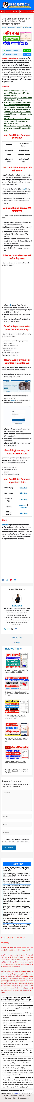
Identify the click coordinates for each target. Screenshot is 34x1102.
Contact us (28, 1095)
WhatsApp (22, 505)
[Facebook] (3, 580)
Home (2, 11)
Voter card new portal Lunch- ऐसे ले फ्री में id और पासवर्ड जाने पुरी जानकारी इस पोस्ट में (16, 771)
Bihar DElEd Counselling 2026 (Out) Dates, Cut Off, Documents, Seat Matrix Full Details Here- (17, 907)
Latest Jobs (8, 11)
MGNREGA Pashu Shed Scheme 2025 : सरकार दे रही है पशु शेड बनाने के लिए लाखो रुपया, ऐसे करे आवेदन (18, 114)
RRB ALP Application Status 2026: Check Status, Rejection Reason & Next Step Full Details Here (16, 868)
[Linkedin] (15, 580)
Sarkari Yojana (7, 27)
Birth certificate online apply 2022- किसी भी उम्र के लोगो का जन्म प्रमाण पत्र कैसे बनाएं (15, 716)
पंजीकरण (12, 400)
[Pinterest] (11, 580)
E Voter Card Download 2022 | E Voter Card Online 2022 (16, 671)
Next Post (17, 643)
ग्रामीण (10, 305)
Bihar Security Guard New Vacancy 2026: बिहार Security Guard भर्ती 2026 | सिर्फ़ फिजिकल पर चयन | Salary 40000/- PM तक (17, 881)
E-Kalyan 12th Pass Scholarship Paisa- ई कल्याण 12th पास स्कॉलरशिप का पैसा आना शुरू (17, 693)
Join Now (27, 50)
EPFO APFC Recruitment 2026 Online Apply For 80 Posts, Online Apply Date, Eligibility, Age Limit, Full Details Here (16, 887)
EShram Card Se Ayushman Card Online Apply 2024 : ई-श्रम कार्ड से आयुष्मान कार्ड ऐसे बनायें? (17, 128)
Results (22, 11)
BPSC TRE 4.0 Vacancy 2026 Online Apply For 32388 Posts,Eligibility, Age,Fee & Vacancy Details (16, 920)
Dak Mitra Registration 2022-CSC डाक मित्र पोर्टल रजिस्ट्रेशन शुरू (15, 762)
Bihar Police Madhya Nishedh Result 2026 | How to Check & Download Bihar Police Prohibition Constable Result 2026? (16, 926)
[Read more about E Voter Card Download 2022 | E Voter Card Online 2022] (17, 660)
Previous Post (17, 638)
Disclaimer (5, 1095)
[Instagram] (12, 629)
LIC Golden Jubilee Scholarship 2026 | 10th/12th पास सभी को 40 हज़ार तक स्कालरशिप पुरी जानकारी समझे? (16, 893)
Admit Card (15, 11)
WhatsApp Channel (12, 50)
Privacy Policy (13, 1095)
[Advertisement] (17, 286)
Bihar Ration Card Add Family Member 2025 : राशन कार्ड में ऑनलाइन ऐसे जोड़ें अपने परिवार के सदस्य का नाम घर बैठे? (17, 121)
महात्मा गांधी (5, 525)
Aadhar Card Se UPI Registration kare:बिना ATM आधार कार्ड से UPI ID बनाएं (16, 739)
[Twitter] (7, 580)
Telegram (23, 507)
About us (21, 1095)
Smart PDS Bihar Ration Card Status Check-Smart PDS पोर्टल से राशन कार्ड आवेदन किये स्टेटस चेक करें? (16, 914)
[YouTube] (16, 629)
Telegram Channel (11, 54)
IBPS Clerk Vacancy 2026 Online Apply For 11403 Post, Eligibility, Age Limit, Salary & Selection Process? (16, 875)
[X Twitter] (5, 629)
